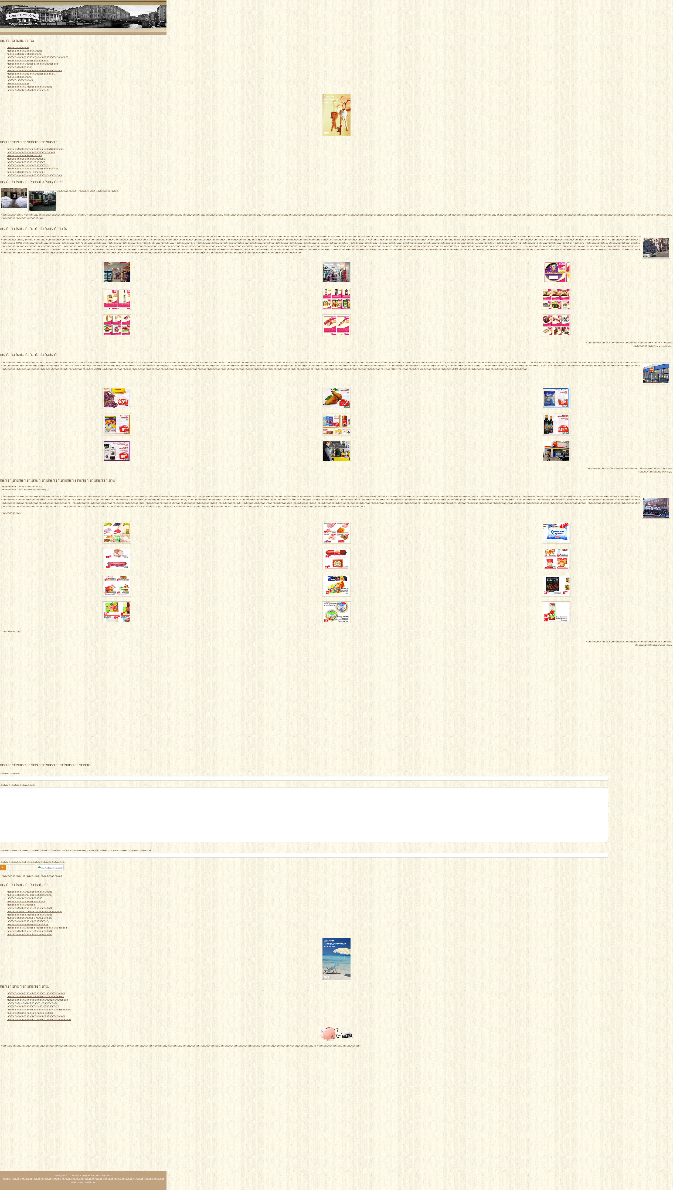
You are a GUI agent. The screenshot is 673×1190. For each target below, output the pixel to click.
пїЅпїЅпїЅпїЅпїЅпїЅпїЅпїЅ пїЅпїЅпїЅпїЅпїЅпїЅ (29, 908)
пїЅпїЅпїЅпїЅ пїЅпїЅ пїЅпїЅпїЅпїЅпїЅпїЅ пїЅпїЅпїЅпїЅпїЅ (34, 911)
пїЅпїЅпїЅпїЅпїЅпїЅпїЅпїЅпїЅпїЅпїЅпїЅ (26, 901)
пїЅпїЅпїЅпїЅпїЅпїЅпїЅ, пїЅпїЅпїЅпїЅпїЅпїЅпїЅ (29, 892)
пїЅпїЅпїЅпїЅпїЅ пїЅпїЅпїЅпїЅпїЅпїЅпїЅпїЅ (28, 90)
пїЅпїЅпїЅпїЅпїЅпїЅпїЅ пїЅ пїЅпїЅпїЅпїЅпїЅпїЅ (29, 895)
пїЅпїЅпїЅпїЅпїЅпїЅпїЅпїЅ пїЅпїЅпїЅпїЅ (26, 162)
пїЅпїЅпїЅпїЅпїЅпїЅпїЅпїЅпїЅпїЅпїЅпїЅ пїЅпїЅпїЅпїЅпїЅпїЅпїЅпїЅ (39, 1009)
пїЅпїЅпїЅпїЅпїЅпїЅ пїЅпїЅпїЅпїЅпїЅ (24, 51)
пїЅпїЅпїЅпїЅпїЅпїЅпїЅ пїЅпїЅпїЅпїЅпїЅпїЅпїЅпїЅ (31, 74)
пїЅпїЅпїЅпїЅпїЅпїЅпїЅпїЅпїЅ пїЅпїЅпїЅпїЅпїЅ (29, 918)
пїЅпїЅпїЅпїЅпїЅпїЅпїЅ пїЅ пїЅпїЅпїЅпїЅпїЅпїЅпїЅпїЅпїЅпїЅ (36, 1016)
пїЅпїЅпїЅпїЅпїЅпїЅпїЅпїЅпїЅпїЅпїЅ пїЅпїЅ (28, 60)
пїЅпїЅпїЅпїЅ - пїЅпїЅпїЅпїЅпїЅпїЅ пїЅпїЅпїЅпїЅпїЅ (32, 1003)
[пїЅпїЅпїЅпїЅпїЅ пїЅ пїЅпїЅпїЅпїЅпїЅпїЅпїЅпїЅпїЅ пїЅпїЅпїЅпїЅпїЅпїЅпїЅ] (556, 282)
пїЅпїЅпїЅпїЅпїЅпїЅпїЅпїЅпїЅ (21, 905)
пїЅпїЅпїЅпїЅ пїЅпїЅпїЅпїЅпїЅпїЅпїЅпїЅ (26, 159)
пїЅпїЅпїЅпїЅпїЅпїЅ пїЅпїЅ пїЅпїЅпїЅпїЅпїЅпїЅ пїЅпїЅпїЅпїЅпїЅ (38, 1000)
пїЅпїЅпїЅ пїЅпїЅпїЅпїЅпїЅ (20, 80)
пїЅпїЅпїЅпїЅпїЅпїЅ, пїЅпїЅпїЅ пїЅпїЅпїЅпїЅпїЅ (30, 1013)
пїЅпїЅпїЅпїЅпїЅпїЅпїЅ (18, 47)
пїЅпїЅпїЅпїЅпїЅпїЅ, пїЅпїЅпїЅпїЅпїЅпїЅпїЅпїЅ (29, 87)
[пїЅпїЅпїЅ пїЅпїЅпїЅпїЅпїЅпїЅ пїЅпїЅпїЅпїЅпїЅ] (336, 1041)
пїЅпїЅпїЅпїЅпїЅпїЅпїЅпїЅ (19, 67)
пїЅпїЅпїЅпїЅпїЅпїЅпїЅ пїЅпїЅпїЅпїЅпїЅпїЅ (28, 921)
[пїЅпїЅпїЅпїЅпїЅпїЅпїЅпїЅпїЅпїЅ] (14, 198)
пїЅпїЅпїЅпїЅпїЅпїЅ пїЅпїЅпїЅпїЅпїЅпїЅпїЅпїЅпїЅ (31, 152)
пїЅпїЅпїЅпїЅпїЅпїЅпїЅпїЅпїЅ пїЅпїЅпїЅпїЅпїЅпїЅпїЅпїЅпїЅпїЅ (37, 928)
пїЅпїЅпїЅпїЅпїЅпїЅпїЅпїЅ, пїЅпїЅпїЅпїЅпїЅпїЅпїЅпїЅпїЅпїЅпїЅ (37, 57)
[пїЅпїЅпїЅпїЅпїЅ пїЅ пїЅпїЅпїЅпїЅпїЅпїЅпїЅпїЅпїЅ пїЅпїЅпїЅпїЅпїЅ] (116, 408)
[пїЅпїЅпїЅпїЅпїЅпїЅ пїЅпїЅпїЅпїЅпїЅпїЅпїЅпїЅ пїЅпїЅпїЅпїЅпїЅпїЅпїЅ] (116, 282)
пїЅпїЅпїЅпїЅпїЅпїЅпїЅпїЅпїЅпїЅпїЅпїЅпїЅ (27, 924)
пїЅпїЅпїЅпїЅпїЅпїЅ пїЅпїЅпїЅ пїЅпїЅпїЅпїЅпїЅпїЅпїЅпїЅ (34, 70)
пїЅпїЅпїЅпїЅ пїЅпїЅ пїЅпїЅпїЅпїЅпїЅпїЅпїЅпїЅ (98, 191)
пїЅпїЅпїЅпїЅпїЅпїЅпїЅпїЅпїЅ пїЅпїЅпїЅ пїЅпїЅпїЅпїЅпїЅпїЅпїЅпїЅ (39, 1019)
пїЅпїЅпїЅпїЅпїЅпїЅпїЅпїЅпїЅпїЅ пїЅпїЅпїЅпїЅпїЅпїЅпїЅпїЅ (35, 149)
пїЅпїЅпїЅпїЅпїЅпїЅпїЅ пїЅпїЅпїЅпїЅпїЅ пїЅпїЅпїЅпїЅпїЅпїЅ (36, 993)
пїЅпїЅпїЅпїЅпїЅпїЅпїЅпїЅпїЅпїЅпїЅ (24, 155)
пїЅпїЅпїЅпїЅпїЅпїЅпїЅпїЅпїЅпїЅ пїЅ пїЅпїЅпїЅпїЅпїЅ (33, 1006)
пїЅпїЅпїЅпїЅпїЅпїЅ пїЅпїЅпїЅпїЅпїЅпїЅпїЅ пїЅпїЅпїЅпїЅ (34, 175)
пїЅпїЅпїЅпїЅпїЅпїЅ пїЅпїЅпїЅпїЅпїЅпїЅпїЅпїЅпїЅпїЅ (32, 168)
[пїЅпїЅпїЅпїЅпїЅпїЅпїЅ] (42, 201)
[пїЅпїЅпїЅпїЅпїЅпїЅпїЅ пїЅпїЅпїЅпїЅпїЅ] (656, 373)
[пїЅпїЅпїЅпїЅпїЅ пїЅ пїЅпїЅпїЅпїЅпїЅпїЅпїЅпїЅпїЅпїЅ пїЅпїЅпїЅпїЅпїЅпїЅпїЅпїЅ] (116, 543)
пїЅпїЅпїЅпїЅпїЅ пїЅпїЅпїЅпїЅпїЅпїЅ (24, 54)
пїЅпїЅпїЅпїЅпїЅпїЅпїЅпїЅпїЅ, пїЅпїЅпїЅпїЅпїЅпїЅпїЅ (33, 64)
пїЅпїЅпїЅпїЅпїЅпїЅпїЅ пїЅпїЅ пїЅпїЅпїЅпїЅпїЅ (29, 934)
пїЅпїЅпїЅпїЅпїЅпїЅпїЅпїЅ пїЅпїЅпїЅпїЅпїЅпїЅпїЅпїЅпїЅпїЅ (35, 996)
